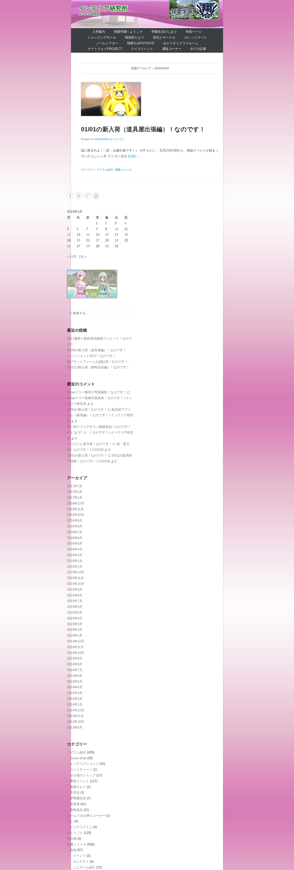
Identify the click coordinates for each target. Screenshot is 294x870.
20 (78, 240)
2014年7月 (74, 670)
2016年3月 (74, 555)
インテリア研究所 (103, 8)
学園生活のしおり (164, 31)
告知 (73, 850)
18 (126, 234)
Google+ (87, 195)
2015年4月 (74, 618)
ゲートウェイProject (105, 48)
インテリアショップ (84, 763)
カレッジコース (195, 37)
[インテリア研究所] (147, 14)
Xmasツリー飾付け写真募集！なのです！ (96, 392)
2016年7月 (74, 532)
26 (69, 246)
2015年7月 (74, 601)
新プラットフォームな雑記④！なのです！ (97, 361)
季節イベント (79, 781)
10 (116, 229)
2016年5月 (74, 543)
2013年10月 (75, 721)
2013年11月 (75, 716)
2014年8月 (74, 664)
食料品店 (76, 810)
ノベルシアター (107, 43)
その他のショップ (83, 775)
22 (97, 240)
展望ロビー (78, 787)
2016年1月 (74, 566)
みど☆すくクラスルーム (180, 43)
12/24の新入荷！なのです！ (87, 409)
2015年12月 (75, 572)
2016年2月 (74, 561)
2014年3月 (74, 693)
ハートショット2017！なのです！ (91, 356)
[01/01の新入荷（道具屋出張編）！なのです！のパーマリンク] (150, 99)
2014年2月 (74, 698)
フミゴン (119, 139)
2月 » (82, 256)
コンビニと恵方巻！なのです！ (89, 444)
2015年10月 (75, 583)
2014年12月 (75, 641)
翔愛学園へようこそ (128, 31)
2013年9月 (74, 727)
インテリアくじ (81, 827)
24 (116, 240)
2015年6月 (74, 606)
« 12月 (71, 256)
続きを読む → (131, 156)
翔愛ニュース (123, 169)
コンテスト (81, 861)
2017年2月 (74, 491)
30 (107, 246)
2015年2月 (74, 629)
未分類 (72, 838)
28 (88, 246)
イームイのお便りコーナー (86, 815)
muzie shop (78, 758)
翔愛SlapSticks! (140, 43)
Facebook (70, 195)
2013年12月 (75, 710)
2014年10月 (75, 652)
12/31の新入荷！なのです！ (87, 455)
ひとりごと (75, 832)
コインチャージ (81, 769)
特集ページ (194, 31)
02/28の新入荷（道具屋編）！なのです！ (96, 350)
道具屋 (75, 804)
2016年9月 (74, 520)
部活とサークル (164, 37)
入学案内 (98, 31)
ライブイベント (142, 48)
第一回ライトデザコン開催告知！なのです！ (99, 426)
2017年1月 (74, 497)
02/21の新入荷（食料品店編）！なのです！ (98, 367)
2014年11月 (75, 647)
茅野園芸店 (78, 798)
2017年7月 (74, 486)
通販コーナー (171, 48)
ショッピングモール (101, 37)
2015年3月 (74, 624)
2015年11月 (75, 578)
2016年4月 (74, 549)
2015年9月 (74, 589)
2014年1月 (74, 704)
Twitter (79, 195)
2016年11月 (75, 509)
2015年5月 (74, 612)
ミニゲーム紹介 (84, 867)
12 (69, 234)
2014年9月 (74, 658)
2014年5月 (74, 681)
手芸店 (75, 792)
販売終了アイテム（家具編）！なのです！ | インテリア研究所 (100, 415)
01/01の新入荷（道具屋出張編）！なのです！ (143, 129)
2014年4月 (74, 687)
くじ (70, 821)
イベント (79, 855)
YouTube (96, 195)
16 (107, 234)
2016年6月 (74, 538)
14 (88, 234)
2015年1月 (74, 635)
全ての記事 (198, 48)
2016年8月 (74, 526)
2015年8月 (74, 595)
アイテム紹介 (105, 169)
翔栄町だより (134, 37)
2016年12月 (75, 503)
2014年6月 (74, 675)
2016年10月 (75, 514)
